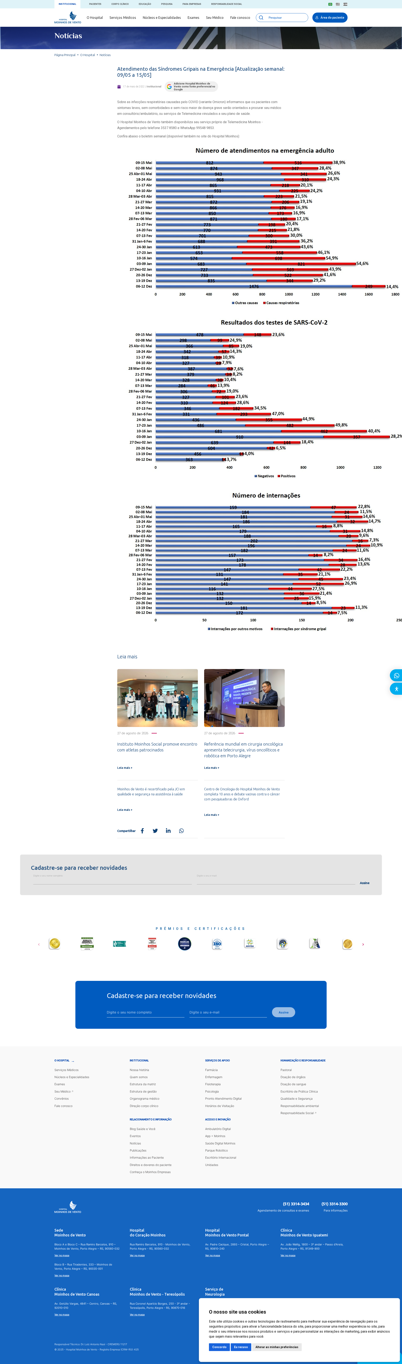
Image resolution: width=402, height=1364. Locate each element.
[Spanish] (345, 4)
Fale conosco (240, 17)
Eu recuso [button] (241, 1347)
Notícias (135, 1143)
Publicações (138, 1150)
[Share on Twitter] (155, 831)
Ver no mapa (61, 1255)
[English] (338, 4)
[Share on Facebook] (142, 831)
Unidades (211, 1165)
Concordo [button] (219, 1347)
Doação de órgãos (293, 1077)
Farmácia (211, 1070)
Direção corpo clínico (144, 1106)
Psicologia (212, 1091)
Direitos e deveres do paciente (150, 1165)
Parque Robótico (216, 1150)
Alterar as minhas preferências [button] (276, 1347)
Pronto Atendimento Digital (223, 1098)
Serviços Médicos (123, 17)
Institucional (67, 4)
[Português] (330, 4)
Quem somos (139, 1077)
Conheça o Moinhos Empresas (150, 1172)
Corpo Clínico (120, 4)
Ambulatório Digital (218, 1129)
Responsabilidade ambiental (300, 1106)
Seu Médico (215, 17)
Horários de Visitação (219, 1106)
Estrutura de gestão (143, 1091)
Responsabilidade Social (226, 4)
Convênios (61, 1098)
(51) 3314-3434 (296, 1204)
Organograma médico (144, 1098)
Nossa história (139, 1070)
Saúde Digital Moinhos (220, 1143)
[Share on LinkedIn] (168, 831)
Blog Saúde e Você (142, 1129)
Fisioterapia (213, 1084)
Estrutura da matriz (143, 1084)
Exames (193, 17)
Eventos (135, 1136)
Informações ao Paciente (147, 1157)
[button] (39, 943)
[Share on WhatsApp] (181, 831)
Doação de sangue (293, 1084)
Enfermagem (213, 1077)
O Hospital (95, 17)
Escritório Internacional (220, 1157)
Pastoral (286, 1070)
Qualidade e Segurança (297, 1098)
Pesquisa (167, 4)
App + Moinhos (215, 1136)
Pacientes (95, 4)
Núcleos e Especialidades (162, 17)
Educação (145, 4)
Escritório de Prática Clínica (299, 1091)
